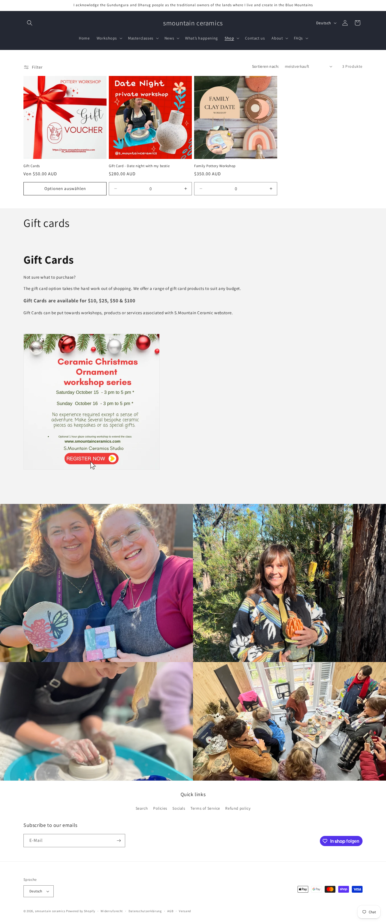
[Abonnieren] (118, 840)
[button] (29, 23)
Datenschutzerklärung (145, 911)
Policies (160, 808)
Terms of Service (205, 808)
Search (142, 808)
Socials (178, 808)
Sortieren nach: (265, 66)
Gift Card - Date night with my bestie (139, 166)
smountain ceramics (50, 911)
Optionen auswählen (65, 188)
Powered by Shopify (80, 911)
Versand (185, 911)
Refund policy (237, 808)
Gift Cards (31, 166)
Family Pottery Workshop (215, 166)
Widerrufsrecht (112, 911)
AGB (170, 911)
